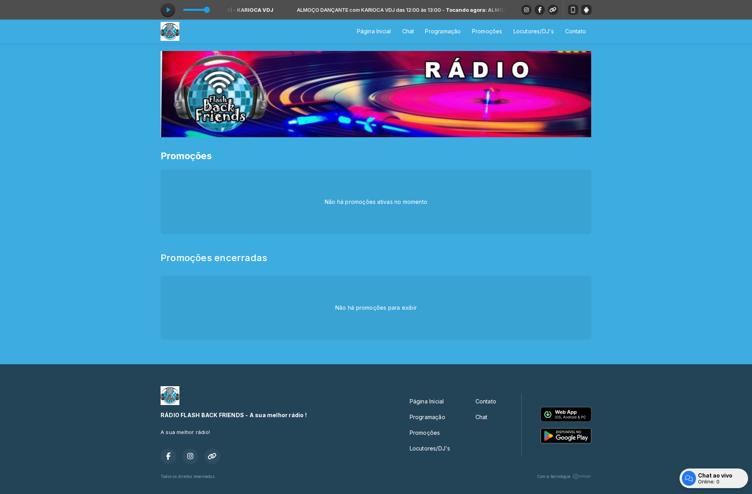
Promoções (487, 31)
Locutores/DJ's (533, 31)
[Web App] (573, 10)
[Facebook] (540, 10)
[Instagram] (526, 10)
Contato (575, 31)
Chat (408, 31)
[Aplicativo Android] (586, 10)
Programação (443, 31)
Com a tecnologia (553, 476)
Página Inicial (374, 31)
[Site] (553, 10)
